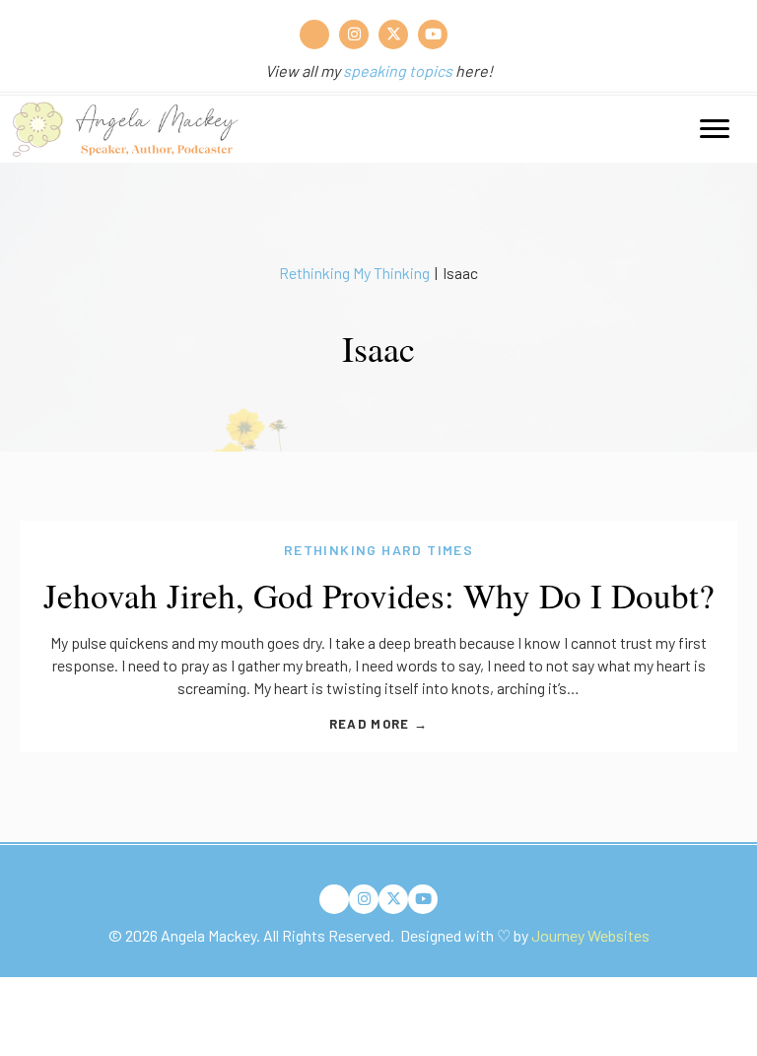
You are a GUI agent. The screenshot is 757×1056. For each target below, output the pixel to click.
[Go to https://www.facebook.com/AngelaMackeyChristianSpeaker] (314, 34)
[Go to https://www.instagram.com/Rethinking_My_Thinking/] (354, 34)
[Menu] (714, 129)
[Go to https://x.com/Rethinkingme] (393, 34)
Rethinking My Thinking (354, 272)
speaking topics (397, 70)
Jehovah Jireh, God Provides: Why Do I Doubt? (379, 595)
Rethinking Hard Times (378, 549)
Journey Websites (590, 935)
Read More (378, 724)
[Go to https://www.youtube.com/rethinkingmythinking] (432, 34)
